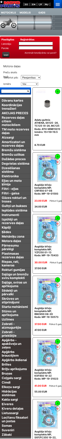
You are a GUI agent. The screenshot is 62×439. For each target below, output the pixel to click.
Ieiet (6, 54)
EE (26, 4)
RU (46, 4)
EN (33, 4)
